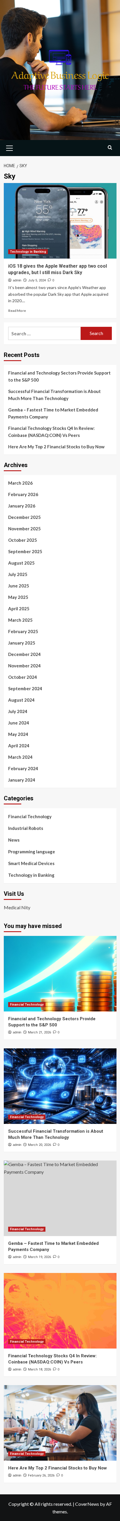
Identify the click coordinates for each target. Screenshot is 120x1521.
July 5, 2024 (37, 280)
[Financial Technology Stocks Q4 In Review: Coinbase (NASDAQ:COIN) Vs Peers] (60, 1311)
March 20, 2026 (39, 1145)
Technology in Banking (28, 252)
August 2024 (21, 700)
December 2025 (24, 517)
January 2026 (21, 505)
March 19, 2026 (39, 1257)
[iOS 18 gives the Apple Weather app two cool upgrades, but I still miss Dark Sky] (60, 221)
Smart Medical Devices (31, 863)
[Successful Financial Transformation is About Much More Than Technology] (60, 1086)
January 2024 (21, 779)
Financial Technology (30, 816)
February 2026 (23, 494)
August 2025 (21, 562)
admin (17, 280)
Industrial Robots (25, 828)
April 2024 (18, 745)
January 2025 (21, 642)
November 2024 (24, 665)
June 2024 (18, 722)
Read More (17, 310)
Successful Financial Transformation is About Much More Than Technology (54, 395)
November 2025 (24, 528)
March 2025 (20, 620)
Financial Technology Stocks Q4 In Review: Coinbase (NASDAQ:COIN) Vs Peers (51, 431)
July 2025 (17, 574)
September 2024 (25, 688)
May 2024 (18, 734)
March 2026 (20, 483)
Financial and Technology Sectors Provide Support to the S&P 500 (59, 376)
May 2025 (18, 597)
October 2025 (22, 540)
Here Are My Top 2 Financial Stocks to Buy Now (56, 446)
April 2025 (18, 608)
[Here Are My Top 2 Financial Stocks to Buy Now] (60, 1423)
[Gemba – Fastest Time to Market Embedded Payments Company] (60, 1198)
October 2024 (22, 677)
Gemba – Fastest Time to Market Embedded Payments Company (53, 413)
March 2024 (20, 757)
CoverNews (87, 1504)
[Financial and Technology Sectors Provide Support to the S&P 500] (60, 973)
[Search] (110, 147)
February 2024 (23, 768)
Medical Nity (17, 907)
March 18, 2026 (39, 1369)
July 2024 (17, 711)
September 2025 (25, 551)
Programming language (31, 851)
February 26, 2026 (41, 1475)
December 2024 (24, 654)
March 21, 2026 (39, 1032)
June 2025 (18, 585)
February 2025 (23, 631)
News (14, 839)
